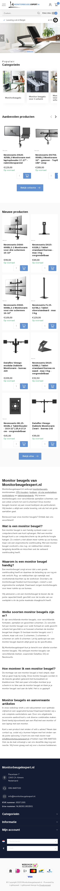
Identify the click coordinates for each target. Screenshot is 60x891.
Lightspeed (14, 885)
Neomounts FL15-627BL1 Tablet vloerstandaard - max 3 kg (44, 309)
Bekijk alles (28, 456)
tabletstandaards (26, 495)
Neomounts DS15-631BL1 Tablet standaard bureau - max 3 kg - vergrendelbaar (42, 250)
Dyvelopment (45, 885)
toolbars (33, 492)
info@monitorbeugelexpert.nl (21, 796)
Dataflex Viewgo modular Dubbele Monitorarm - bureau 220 (15, 367)
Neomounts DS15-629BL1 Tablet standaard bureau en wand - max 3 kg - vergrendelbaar (43, 368)
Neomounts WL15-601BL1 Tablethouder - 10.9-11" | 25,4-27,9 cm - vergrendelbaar (15, 427)
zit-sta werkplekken (47, 492)
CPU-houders (22, 492)
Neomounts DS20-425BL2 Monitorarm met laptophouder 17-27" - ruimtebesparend (17, 158)
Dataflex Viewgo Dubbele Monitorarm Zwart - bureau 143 (43, 426)
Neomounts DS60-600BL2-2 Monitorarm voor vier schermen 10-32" (16, 309)
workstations (8, 495)
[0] (56, 5)
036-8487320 (14, 788)
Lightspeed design (29, 885)
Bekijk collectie (28, 187)
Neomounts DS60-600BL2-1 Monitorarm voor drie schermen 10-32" (16, 248)
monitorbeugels (40, 489)
